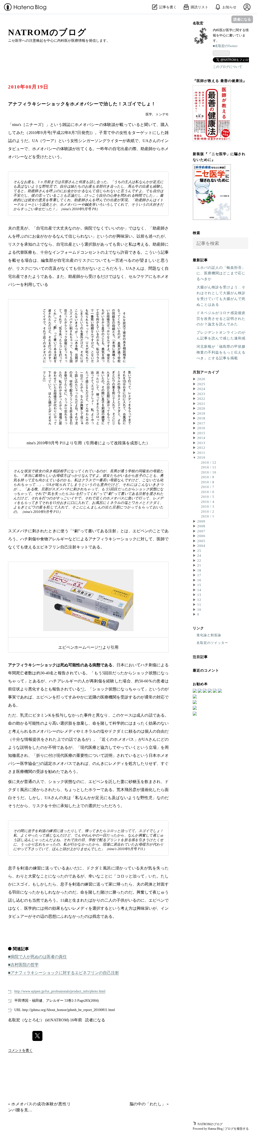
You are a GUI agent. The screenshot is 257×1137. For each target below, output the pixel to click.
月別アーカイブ (206, 371)
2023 (201, 394)
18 (199, 570)
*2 (82, 689)
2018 (201, 418)
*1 (100, 647)
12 (199, 600)
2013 (201, 443)
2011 (201, 453)
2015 (201, 433)
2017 (201, 423)
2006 (201, 536)
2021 (201, 404)
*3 (38, 763)
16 (199, 580)
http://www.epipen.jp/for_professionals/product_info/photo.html (59, 991)
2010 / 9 (207, 477)
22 (199, 560)
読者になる (242, 19)
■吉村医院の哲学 (23, 965)
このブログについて (227, 67)
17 (199, 575)
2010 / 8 (207, 482)
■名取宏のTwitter (225, 46)
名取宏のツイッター (212, 643)
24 (199, 555)
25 (199, 551)
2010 (201, 457)
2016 (201, 428)
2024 (201, 389)
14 (199, 590)
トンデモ (162, 114)
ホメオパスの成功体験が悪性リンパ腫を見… (39, 1107)
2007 (201, 531)
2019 (201, 413)
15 (199, 585)
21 (199, 565)
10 (199, 609)
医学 (149, 114)
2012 (201, 448)
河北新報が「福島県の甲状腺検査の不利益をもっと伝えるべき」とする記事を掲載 (221, 352)
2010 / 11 (208, 467)
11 (199, 604)
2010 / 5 (207, 497)
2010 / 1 (207, 516)
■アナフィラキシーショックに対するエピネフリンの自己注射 (63, 973)
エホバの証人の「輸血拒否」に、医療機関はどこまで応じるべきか (221, 273)
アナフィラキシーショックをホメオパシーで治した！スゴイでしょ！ (82, 103)
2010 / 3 (207, 506)
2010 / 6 (207, 492)
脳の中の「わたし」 (149, 1104)
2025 (201, 384)
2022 (201, 399)
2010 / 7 (207, 487)
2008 (201, 526)
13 (199, 595)
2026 (201, 379)
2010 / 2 (207, 511)
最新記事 (200, 259)
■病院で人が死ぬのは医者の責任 (37, 956)
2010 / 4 (207, 502)
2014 (201, 438)
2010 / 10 (208, 472)
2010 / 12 (208, 462)
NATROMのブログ (47, 32)
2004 (201, 546)
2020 (201, 408)
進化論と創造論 (209, 635)
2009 (201, 521)
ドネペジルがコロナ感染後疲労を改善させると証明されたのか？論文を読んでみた (221, 318)
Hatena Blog (215, 1128)
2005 (201, 541)
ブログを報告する (237, 1128)
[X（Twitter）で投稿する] (37, 1036)
